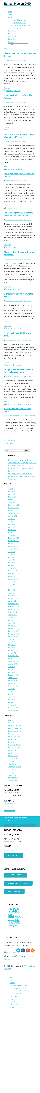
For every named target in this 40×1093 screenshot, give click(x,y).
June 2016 (11, 667)
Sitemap (7, 959)
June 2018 (11, 617)
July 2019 (11, 584)
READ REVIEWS (14, 891)
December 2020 (13, 538)
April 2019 (11, 593)
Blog (9, 34)
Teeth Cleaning (13, 758)
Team (10, 14)
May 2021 (11, 524)
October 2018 (12, 609)
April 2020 (11, 560)
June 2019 (11, 587)
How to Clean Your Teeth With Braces (20, 460)
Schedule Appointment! (14, 825)
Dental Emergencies (15, 728)
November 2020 (13, 541)
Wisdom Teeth (13, 780)
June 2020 (11, 554)
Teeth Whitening (13, 769)
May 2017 (11, 645)
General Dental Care (19, 20)
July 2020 (11, 552)
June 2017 (11, 642)
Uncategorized (15, 60)
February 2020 (13, 565)
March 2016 (12, 672)
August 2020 (12, 549)
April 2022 (11, 494)
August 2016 (12, 664)
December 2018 (13, 604)
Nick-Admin (8, 141)
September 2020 (13, 546)
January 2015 (12, 705)
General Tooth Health (15, 747)
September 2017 (13, 637)
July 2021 (11, 519)
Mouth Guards (13, 756)
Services (11, 17)
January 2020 (12, 568)
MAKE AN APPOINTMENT (18, 883)
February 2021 (13, 532)
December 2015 (13, 680)
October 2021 (12, 510)
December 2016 (13, 656)
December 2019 (13, 571)
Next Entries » (8, 443)
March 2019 (12, 595)
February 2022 (13, 500)
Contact (11, 42)
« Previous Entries (10, 441)
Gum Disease (12, 750)
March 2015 (12, 700)
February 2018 (13, 628)
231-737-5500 (8, 804)
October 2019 (12, 576)
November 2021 (13, 508)
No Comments (23, 60)
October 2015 (12, 683)
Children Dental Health (21, 415)
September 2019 (13, 579)
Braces (10, 720)
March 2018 (12, 626)
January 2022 (12, 502)
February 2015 (13, 702)
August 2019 (12, 582)
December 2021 (13, 505)
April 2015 (11, 697)
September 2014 (13, 710)
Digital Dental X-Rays (19, 23)
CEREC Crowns (15, 141)
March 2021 (12, 530)
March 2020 (12, 563)
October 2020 (12, 543)
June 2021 (11, 521)
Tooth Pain (12, 775)
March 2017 (12, 648)
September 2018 (13, 612)
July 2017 (11, 639)
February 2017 (13, 650)
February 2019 (13, 598)
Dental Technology (14, 736)
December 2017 (13, 631)
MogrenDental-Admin (10, 219)
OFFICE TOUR (13, 856)
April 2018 (11, 623)
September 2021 (13, 513)
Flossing (11, 742)
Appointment (12, 36)
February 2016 (13, 675)
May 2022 (11, 491)
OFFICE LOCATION (15, 875)
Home (10, 12)
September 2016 (13, 661)
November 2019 (13, 573)
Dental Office (12, 39)
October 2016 (12, 658)
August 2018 (12, 615)
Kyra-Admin (8, 60)
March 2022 (12, 497)
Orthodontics (17, 28)
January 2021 (12, 535)
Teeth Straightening (14, 767)
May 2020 (11, 557)
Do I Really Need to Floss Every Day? (20, 474)
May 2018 (11, 620)
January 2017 (12, 653)
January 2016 (12, 678)
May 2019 (11, 590)
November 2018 (13, 606)
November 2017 (13, 634)
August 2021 (12, 516)
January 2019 (12, 601)
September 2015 (13, 686)
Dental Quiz (12, 734)
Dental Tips (12, 739)
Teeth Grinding (13, 761)
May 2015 (11, 694)
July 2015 (11, 689)
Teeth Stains (12, 764)
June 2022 (11, 489)
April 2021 (11, 527)
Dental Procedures (20, 376)
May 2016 (11, 669)
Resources (12, 31)
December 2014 (13, 708)
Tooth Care (12, 772)
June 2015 (11, 691)
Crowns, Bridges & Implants (22, 25)
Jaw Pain (11, 753)
